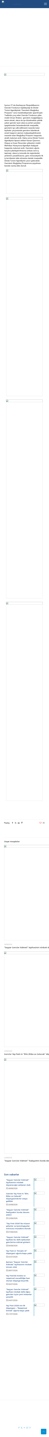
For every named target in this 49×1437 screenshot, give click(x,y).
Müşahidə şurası (21, 1369)
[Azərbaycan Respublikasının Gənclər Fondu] (16, 4)
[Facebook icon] (19, 1428)
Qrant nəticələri (20, 1373)
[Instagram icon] (27, 1428)
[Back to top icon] (43, 1431)
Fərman (17, 1351)
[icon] (30, 1428)
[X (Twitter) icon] (22, 1428)
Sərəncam (18, 1354)
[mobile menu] (45, 4)
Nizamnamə (19, 1358)
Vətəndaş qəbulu (21, 1377)
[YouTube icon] (24, 1428)
